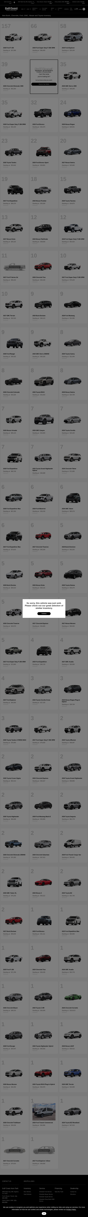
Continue (44, 613)
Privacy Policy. (71, 1209)
